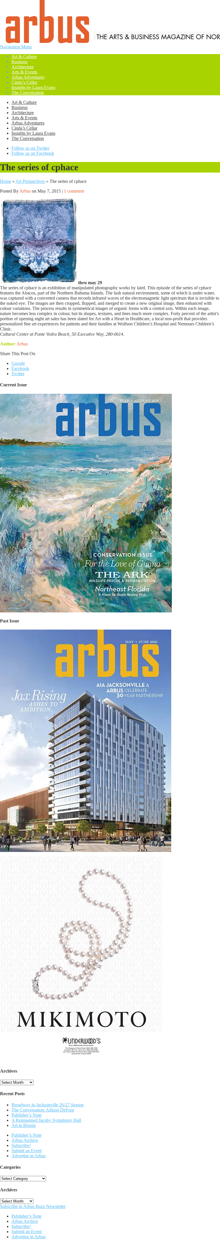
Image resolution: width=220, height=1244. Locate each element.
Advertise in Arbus (28, 1155)
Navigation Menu (27, 69)
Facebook (20, 368)
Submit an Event (26, 1150)
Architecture (22, 66)
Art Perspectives (30, 181)
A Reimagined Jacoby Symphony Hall (46, 1120)
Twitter (17, 373)
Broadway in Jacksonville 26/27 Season (47, 1104)
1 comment (74, 191)
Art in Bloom (23, 1125)
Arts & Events (24, 72)
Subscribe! (21, 1145)
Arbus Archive (24, 1140)
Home (5, 181)
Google (18, 363)
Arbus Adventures (27, 77)
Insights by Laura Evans (33, 87)
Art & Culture (24, 56)
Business (19, 61)
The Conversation (27, 92)
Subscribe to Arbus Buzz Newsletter (33, 1206)
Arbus (25, 191)
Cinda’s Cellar (24, 82)
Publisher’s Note (26, 1115)
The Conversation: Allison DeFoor (42, 1109)
